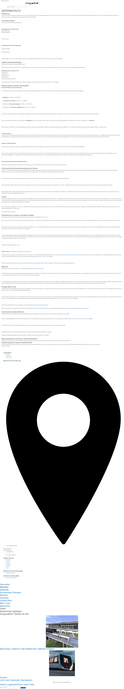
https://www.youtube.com (73, 254)
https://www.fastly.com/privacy (9, 211)
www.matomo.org (39, 268)
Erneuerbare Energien (10, 592)
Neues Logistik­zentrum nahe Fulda (17, 684)
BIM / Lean (5, 603)
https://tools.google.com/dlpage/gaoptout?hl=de (64, 263)
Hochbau (4, 598)
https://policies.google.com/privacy (20, 263)
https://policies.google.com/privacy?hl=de (79, 308)
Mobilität (4, 590)
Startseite (5, 584)
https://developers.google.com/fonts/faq (39, 308)
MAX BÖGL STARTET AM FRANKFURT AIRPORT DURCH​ (27, 649)
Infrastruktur (6, 600)
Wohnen (4, 595)
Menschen (5, 606)
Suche (8, 6)
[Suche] (23, 687)
